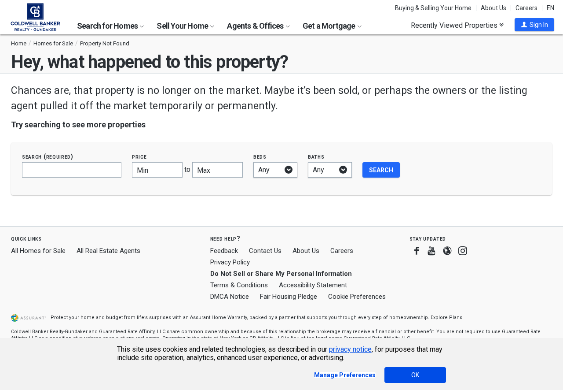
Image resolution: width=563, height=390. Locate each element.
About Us (493, 8)
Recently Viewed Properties (455, 25)
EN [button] (550, 7)
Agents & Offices (256, 25)
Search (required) (47, 156)
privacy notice (350, 349)
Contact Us (265, 251)
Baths (316, 156)
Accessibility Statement (313, 285)
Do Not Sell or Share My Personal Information (281, 274)
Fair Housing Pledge (288, 297)
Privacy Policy (230, 262)
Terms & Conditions (239, 285)
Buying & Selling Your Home (433, 8)
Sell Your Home (183, 25)
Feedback (224, 251)
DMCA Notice (229, 297)
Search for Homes (108, 25)
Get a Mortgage (330, 25)
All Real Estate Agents (108, 251)
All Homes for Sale (38, 251)
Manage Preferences (345, 375)
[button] (534, 24)
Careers (526, 8)
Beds (260, 156)
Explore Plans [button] (446, 317)
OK (415, 375)
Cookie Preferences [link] (357, 297)
